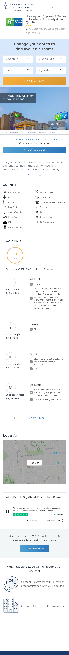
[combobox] (18, 70)
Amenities (32, 132)
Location (52, 132)
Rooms (4, 132)
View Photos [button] (56, 124)
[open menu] (61, 6)
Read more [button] (35, 175)
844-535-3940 (16, 99)
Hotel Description (17, 132)
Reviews (42, 132)
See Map (34, 462)
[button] (45, 31)
